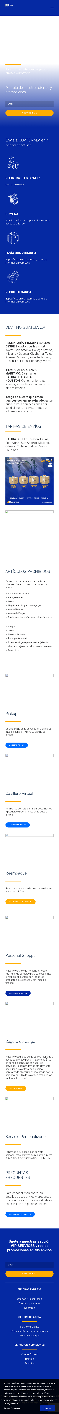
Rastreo (29, 1358)
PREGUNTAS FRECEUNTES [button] (20, 1214)
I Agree (47, 1408)
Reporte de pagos (29, 1335)
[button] (52, 8)
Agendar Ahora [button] (16, 745)
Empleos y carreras (29, 1303)
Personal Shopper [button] (18, 993)
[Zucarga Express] (9, 8)
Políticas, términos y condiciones (29, 1331)
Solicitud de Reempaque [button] (20, 902)
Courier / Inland (29, 1354)
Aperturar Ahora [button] (17, 825)
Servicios (30, 1363)
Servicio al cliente (29, 1326)
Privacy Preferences (12, 1408)
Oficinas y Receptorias (29, 1298)
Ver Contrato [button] (16, 1088)
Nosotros (29, 1307)
